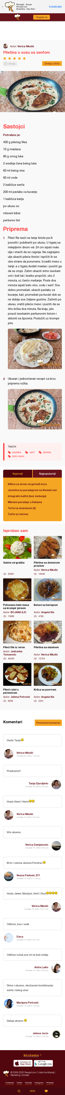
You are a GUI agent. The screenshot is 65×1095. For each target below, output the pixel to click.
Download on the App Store (23, 1063)
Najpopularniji (47, 473)
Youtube (28, 1083)
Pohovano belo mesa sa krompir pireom (17, 598)
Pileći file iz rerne (17, 640)
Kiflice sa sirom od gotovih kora (27, 484)
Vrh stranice (31, 1055)
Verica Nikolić (26, 46)
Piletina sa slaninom (48, 640)
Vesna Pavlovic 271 (28, 875)
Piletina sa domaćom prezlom (48, 556)
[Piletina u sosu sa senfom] (35, 349)
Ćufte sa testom (18, 514)
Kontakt (25, 1075)
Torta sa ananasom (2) (22, 508)
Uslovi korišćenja (46, 1072)
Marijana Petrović (28, 1002)
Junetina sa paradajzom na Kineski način (32, 490)
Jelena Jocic (40, 1033)
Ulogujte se (41, 17)
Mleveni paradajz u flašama (25, 502)
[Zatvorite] (2, 7)
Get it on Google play (43, 1063)
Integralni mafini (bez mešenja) (27, 496)
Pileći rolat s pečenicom (17, 683)
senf (32, 452)
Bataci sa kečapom (48, 598)
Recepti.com (6, 1073)
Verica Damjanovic (36, 844)
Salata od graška (17, 556)
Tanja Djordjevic (38, 783)
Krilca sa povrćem (48, 683)
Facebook (9, 1083)
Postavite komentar (48, 722)
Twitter (19, 1083)
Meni (32, 1091)
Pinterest (50, 1083)
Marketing (15, 1075)
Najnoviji (18, 473)
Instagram (39, 1083)
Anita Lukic (41, 967)
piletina (47, 452)
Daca (20, 936)
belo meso (18, 456)
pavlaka (16, 452)
